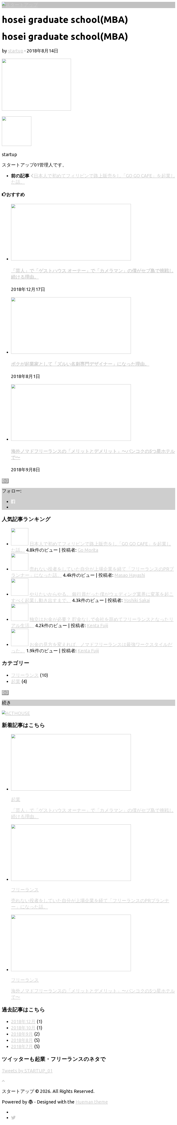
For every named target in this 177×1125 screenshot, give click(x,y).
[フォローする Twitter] (13, 507)
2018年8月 (22, 1040)
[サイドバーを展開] (5, 480)
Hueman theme (92, 1101)
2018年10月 (23, 1027)
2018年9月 (22, 1034)
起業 (15, 681)
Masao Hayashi (130, 575)
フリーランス (25, 675)
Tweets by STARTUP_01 (27, 1070)
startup (15, 50)
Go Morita (88, 550)
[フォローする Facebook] (13, 501)
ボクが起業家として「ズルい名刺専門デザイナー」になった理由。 (80, 363)
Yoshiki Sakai (137, 600)
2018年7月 (22, 1046)
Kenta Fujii (97, 625)
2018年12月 (23, 1021)
